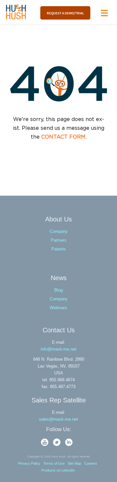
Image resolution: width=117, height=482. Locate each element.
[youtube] (45, 444)
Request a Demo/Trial (65, 13)
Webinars (58, 307)
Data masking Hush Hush (16, 12)
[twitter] (57, 444)
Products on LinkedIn (58, 470)
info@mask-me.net (58, 349)
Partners (59, 240)
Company (59, 231)
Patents (58, 249)
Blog (58, 290)
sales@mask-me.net (58, 419)
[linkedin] (69, 444)
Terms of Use (54, 463)
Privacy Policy (29, 463)
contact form (63, 137)
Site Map (74, 463)
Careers (90, 463)
